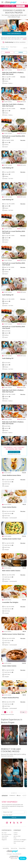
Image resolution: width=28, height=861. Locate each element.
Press (15, 838)
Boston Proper (13, 46)
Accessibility (6, 848)
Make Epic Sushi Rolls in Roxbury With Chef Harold (12, 73)
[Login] (26, 2)
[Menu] (2, 2)
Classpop (3, 46)
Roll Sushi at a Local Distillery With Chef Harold (13, 137)
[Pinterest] (21, 823)
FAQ (15, 843)
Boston (7, 46)
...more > (24, 39)
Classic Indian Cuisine (9, 666)
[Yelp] (14, 823)
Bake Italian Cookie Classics (11, 570)
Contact (15, 832)
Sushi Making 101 (7, 168)
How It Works (5, 836)
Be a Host (4, 832)
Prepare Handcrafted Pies (10, 697)
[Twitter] (17, 823)
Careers (16, 834)
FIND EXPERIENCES (14, 33)
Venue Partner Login (19, 841)
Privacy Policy (22, 848)
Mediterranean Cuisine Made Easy (13, 634)
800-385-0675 (18, 854)
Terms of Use (14, 848)
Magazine (4, 839)
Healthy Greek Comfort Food (11, 539)
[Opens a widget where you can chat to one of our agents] (23, 858)
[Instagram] (7, 823)
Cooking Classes (7, 729)
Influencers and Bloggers (20, 839)
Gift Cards (4, 838)
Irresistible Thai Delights (10, 602)
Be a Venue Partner (6, 834)
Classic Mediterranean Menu (11, 475)
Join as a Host (17, 836)
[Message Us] (24, 2)
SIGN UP (14, 817)
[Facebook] (10, 823)
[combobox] (14, 812)
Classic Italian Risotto (9, 507)
